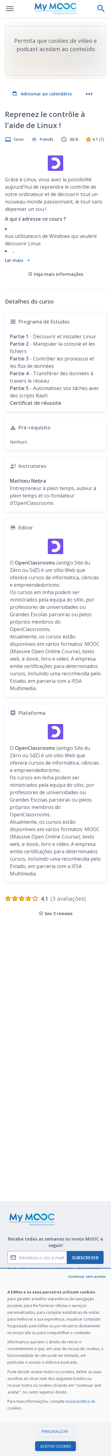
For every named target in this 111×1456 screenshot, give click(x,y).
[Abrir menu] (10, 9)
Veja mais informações (58, 274)
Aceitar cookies (55, 1446)
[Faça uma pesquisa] (101, 9)
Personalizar (55, 1431)
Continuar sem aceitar (87, 1276)
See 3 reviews (58, 913)
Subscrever (85, 1258)
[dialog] (55, 1362)
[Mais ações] (89, 94)
